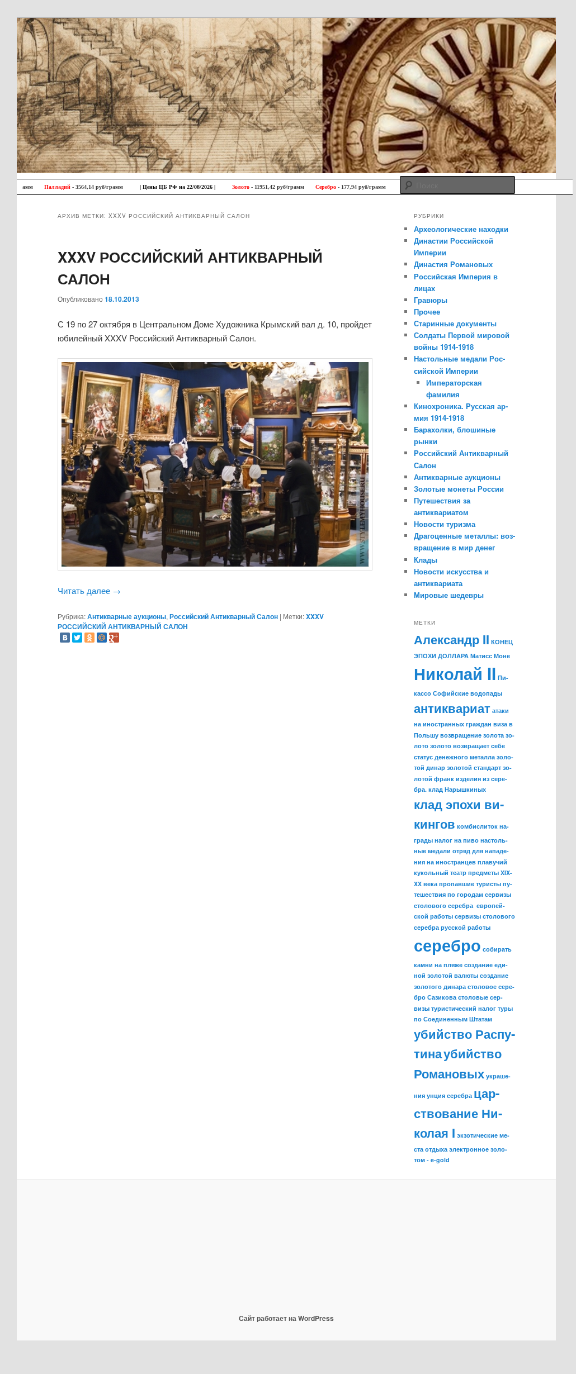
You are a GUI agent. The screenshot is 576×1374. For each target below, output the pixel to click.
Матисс (481, 656)
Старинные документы (455, 323)
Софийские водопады (467, 693)
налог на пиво (457, 840)
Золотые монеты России (459, 488)
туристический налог (463, 1008)
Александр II (451, 639)
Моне (502, 656)
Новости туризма (444, 524)
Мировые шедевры (449, 594)
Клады (425, 559)
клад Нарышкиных (457, 789)
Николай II (455, 673)
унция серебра (449, 1095)
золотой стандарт (474, 767)
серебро (447, 945)
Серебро (305, 187)
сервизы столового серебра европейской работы (462, 905)
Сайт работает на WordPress (286, 1318)
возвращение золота (472, 735)
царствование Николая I (458, 1113)
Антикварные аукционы (126, 616)
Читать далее (89, 590)
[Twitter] (77, 638)
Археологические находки (461, 229)
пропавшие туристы (470, 883)
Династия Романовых (453, 264)
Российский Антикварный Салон (223, 616)
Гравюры (430, 299)
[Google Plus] (114, 638)
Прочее (427, 311)
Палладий (36, 187)
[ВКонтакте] (65, 638)
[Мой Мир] (102, 638)
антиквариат (452, 708)
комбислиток (477, 826)
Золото (220, 187)
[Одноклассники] (89, 638)
